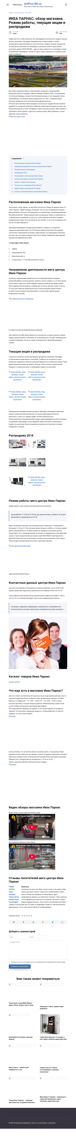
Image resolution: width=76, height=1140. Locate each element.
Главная (11, 12)
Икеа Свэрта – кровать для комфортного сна (19, 1068)
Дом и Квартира (19, 12)
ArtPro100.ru (33, 4)
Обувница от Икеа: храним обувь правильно (52, 1007)
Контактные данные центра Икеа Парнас (28, 179)
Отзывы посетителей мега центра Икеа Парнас (30, 191)
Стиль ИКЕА (28, 12)
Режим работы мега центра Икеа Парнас (28, 176)
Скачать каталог (14, 682)
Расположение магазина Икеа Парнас (27, 163)
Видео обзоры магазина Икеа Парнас (27, 188)
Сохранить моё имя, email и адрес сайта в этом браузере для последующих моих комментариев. (38, 962)
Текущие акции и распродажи (24, 169)
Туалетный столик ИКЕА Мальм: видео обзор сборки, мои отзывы (21, 1004)
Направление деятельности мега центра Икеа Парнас (33, 166)
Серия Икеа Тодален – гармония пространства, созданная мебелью (22, 1101)
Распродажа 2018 (20, 173)
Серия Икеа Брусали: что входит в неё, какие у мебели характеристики (53, 1038)
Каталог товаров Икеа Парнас (24, 182)
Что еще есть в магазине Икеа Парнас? (28, 185)
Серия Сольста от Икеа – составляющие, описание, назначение (49, 1070)
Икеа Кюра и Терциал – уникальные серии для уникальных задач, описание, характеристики (53, 1099)
